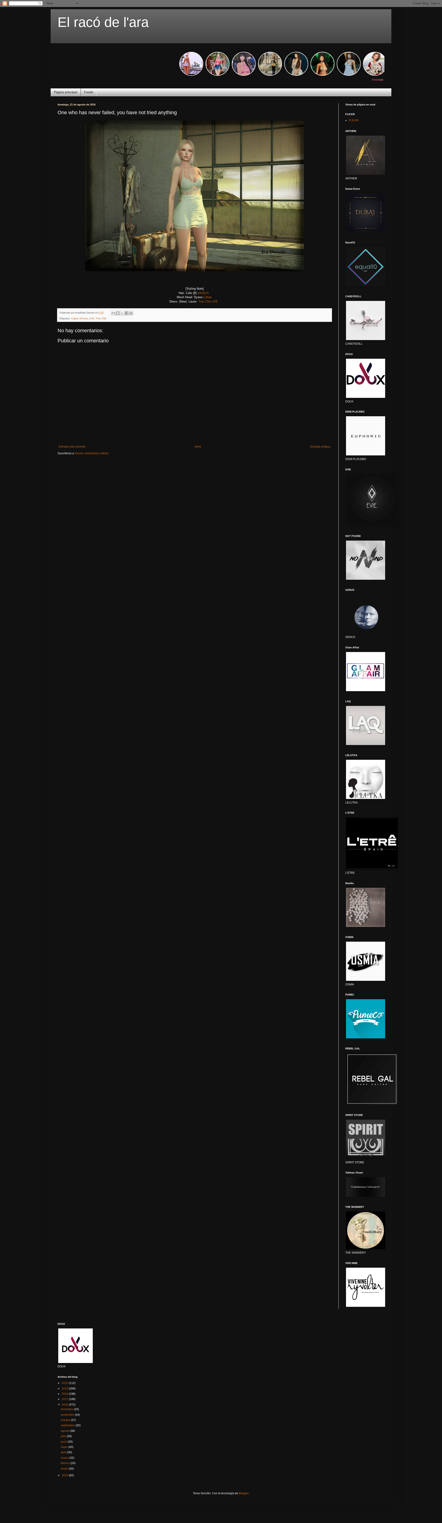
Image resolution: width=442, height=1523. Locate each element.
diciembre (67, 1409)
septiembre (68, 1425)
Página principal (65, 92)
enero (65, 1468)
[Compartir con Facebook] (126, 313)
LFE (216, 301)
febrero (65, 1463)
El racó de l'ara (103, 22)
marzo (65, 1457)
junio (64, 1441)
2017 (65, 1399)
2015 (65, 1475)
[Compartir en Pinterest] (131, 313)
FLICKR (354, 120)
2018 (65, 1393)
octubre (66, 1420)
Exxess (84, 318)
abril (64, 1452)
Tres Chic (204, 301)
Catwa (207, 297)
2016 (65, 1404)
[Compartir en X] (122, 313)
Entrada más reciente (72, 446)
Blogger (243, 1493)
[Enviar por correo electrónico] (113, 313)
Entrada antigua (320, 446)
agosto (65, 1431)
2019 (65, 1388)
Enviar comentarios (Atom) (91, 453)
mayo (64, 1447)
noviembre (68, 1414)
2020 (65, 1383)
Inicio (198, 446)
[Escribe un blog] (118, 313)
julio (64, 1436)
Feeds (88, 92)
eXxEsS (204, 293)
